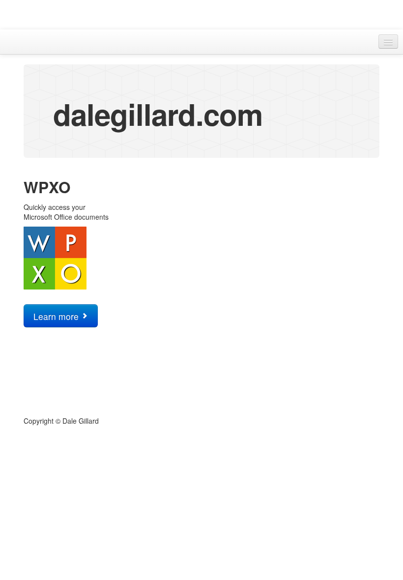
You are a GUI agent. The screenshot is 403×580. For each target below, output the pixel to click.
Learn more (57, 316)
